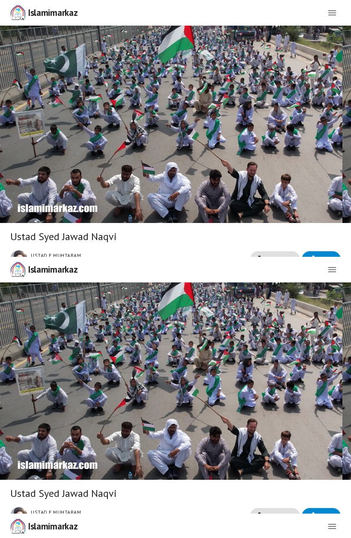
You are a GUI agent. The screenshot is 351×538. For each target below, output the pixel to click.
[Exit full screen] (337, 527)
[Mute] (34, 527)
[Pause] (13, 527)
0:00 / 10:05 (67, 527)
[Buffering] (176, 269)
